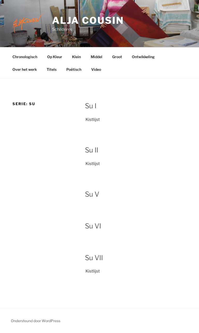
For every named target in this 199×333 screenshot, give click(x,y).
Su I (90, 106)
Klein (76, 57)
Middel (96, 57)
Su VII (94, 258)
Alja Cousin (88, 20)
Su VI (93, 226)
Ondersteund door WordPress (35, 321)
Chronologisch (24, 57)
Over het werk (24, 69)
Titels (51, 69)
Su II (91, 150)
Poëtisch (73, 69)
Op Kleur (54, 57)
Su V (92, 194)
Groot (117, 57)
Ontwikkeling (143, 57)
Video (96, 69)
